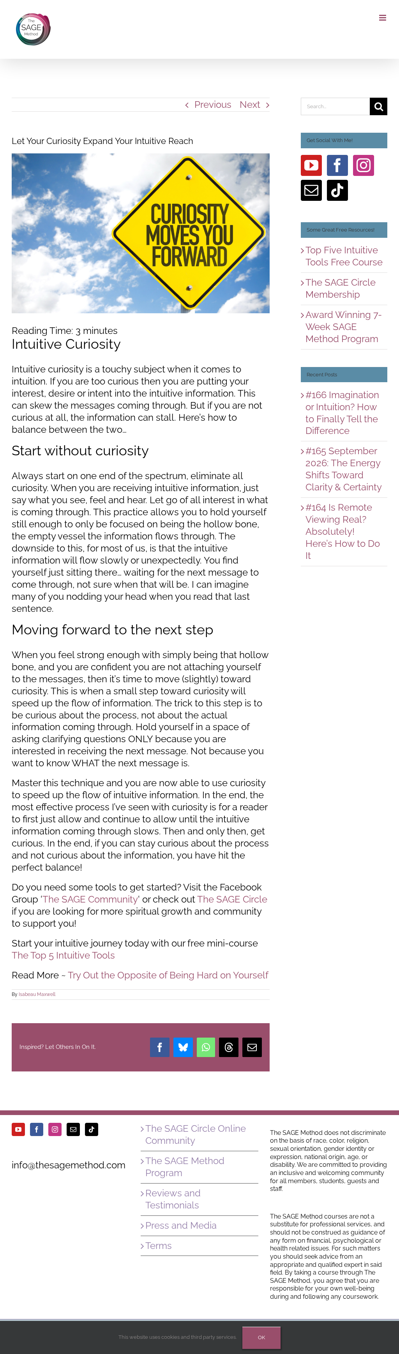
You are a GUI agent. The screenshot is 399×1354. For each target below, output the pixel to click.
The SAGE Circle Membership (340, 288)
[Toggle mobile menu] (383, 18)
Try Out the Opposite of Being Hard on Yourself (168, 975)
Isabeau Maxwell (37, 994)
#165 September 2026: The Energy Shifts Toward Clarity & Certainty (343, 469)
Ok (261, 1337)
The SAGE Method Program (184, 1166)
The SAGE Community (90, 899)
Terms (158, 1245)
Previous (212, 104)
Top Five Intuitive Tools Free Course (344, 256)
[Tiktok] (337, 190)
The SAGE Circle (232, 899)
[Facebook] (337, 165)
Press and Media (181, 1225)
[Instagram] (363, 165)
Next (250, 104)
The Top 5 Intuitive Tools (63, 955)
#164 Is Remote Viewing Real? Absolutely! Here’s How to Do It (342, 531)
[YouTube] (311, 165)
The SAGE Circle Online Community (195, 1134)
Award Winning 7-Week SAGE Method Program (343, 326)
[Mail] (311, 190)
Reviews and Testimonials (173, 1199)
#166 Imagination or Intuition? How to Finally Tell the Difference (342, 413)
